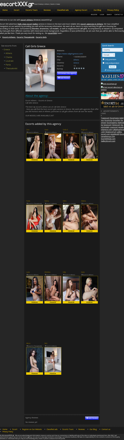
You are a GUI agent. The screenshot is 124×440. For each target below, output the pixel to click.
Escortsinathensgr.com (112, 135)
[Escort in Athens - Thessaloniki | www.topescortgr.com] (112, 89)
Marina (83, 201)
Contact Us (118, 14)
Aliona (28, 343)
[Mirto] (71, 218)
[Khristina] (53, 289)
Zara (27, 130)
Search (109, 14)
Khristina (47, 272)
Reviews (47, 10)
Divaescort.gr (110, 132)
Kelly (64, 272)
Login (102, 14)
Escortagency (112, 122)
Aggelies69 (114, 134)
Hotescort (116, 125)
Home (5, 10)
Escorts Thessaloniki (25, 37)
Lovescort (114, 127)
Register (94, 14)
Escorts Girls (41, 37)
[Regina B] (89, 147)
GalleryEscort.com (108, 141)
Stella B (65, 130)
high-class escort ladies (28, 24)
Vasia (46, 130)
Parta (8, 64)
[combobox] (112, 50)
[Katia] (89, 289)
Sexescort (108, 125)
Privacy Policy (113, 10)
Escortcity (108, 120)
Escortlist (116, 120)
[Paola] (34, 218)
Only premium (110, 59)
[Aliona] (34, 361)
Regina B (84, 130)
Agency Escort (81, 10)
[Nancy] (53, 218)
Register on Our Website (32, 429)
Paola (28, 201)
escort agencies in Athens (92, 24)
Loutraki (9, 61)
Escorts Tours (31, 10)
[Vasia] (53, 147)
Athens (76, 60)
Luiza (28, 272)
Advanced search (113, 70)
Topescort (105, 118)
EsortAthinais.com (108, 139)
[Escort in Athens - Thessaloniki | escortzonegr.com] (112, 98)
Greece (76, 63)
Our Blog (97, 10)
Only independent (112, 63)
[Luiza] (34, 289)
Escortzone (114, 118)
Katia (83, 272)
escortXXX (52, 33)
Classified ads (63, 10)
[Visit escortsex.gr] (109, 84)
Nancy (46, 201)
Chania (9, 57)
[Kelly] (71, 289)
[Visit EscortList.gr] (112, 107)
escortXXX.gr (17, 4)
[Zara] (34, 147)
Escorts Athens (9, 37)
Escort (16, 10)
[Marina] (89, 218)
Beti (45, 343)
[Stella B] (71, 147)
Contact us (106, 429)
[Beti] (53, 361)
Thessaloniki (11, 68)
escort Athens (27, 20)
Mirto (64, 201)
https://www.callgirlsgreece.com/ (70, 54)
